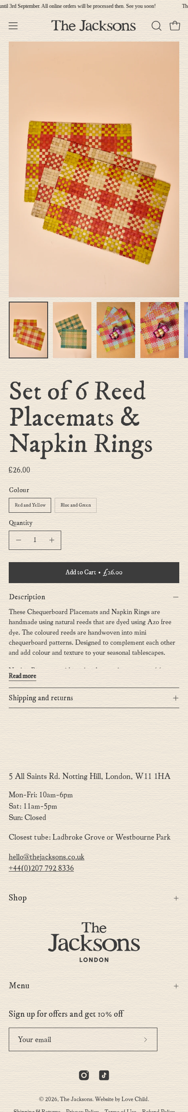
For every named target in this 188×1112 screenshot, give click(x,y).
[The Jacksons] (94, 25)
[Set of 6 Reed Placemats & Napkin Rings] (28, 330)
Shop (18, 898)
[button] (156, 26)
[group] (94, 6)
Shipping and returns (41, 698)
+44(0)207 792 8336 (41, 868)
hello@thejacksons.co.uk (46, 857)
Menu (19, 985)
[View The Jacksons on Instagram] (84, 1075)
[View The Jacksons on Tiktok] (104, 1075)
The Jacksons (76, 1099)
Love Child (135, 1099)
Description (27, 597)
